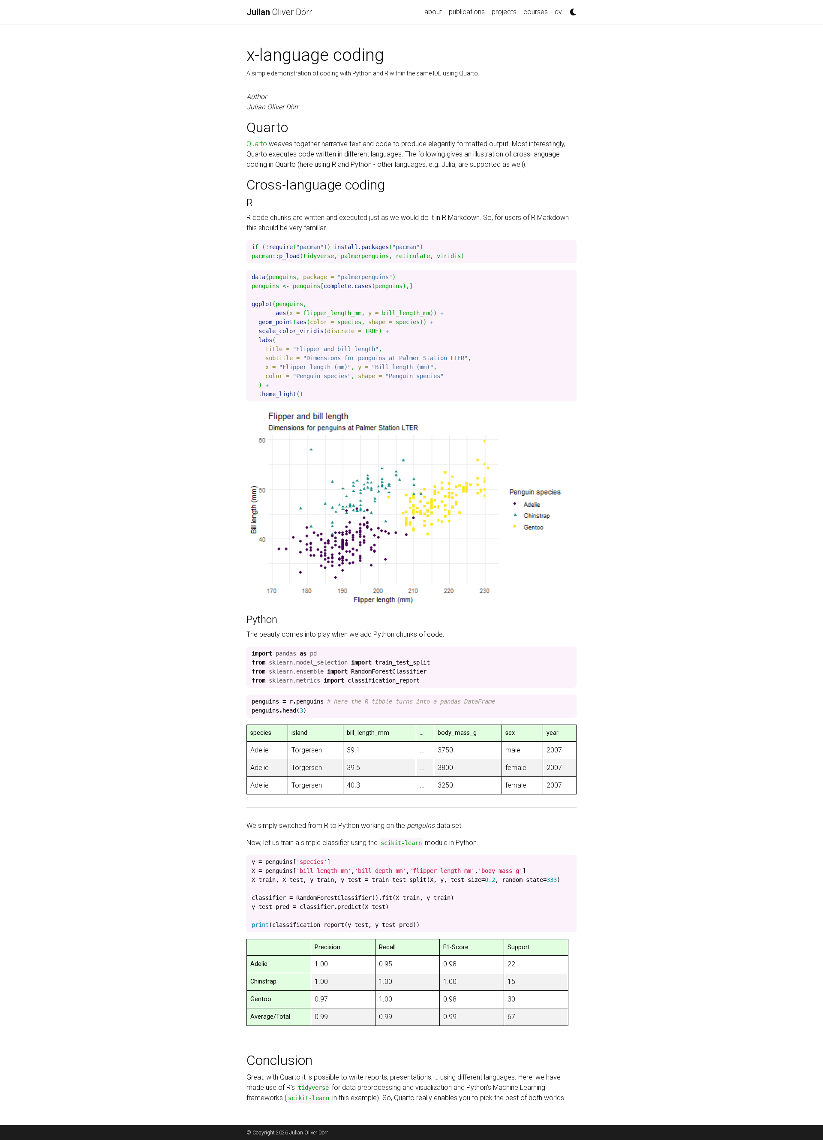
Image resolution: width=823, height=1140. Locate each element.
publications (467, 12)
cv (558, 12)
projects (504, 12)
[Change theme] (571, 9)
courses (535, 12)
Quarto (256, 144)
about (433, 12)
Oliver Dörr (279, 12)
